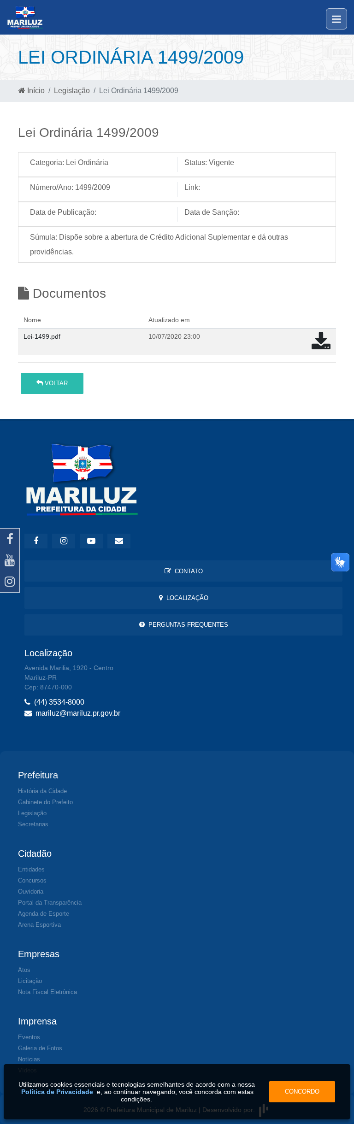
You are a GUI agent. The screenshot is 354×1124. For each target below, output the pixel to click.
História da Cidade (42, 791)
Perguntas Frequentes (186, 624)
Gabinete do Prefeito (45, 802)
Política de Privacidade (57, 1091)
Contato (187, 571)
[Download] (321, 346)
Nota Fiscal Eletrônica (47, 992)
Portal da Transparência (50, 902)
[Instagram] (9, 581)
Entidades (31, 869)
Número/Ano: (51, 187)
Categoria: (47, 162)
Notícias (29, 1059)
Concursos (32, 880)
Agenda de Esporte (43, 913)
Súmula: (43, 237)
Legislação (72, 90)
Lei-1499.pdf (42, 336)
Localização (185, 597)
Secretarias (33, 824)
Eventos (29, 1037)
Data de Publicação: (63, 212)
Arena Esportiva (39, 924)
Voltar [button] (55, 383)
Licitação (30, 980)
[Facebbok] (35, 541)
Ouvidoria (30, 891)
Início (35, 90)
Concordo (302, 1091)
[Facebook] (9, 539)
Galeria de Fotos (40, 1048)
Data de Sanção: (211, 212)
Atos (24, 969)
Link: (192, 187)
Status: (195, 162)
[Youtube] (9, 560)
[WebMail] (118, 541)
